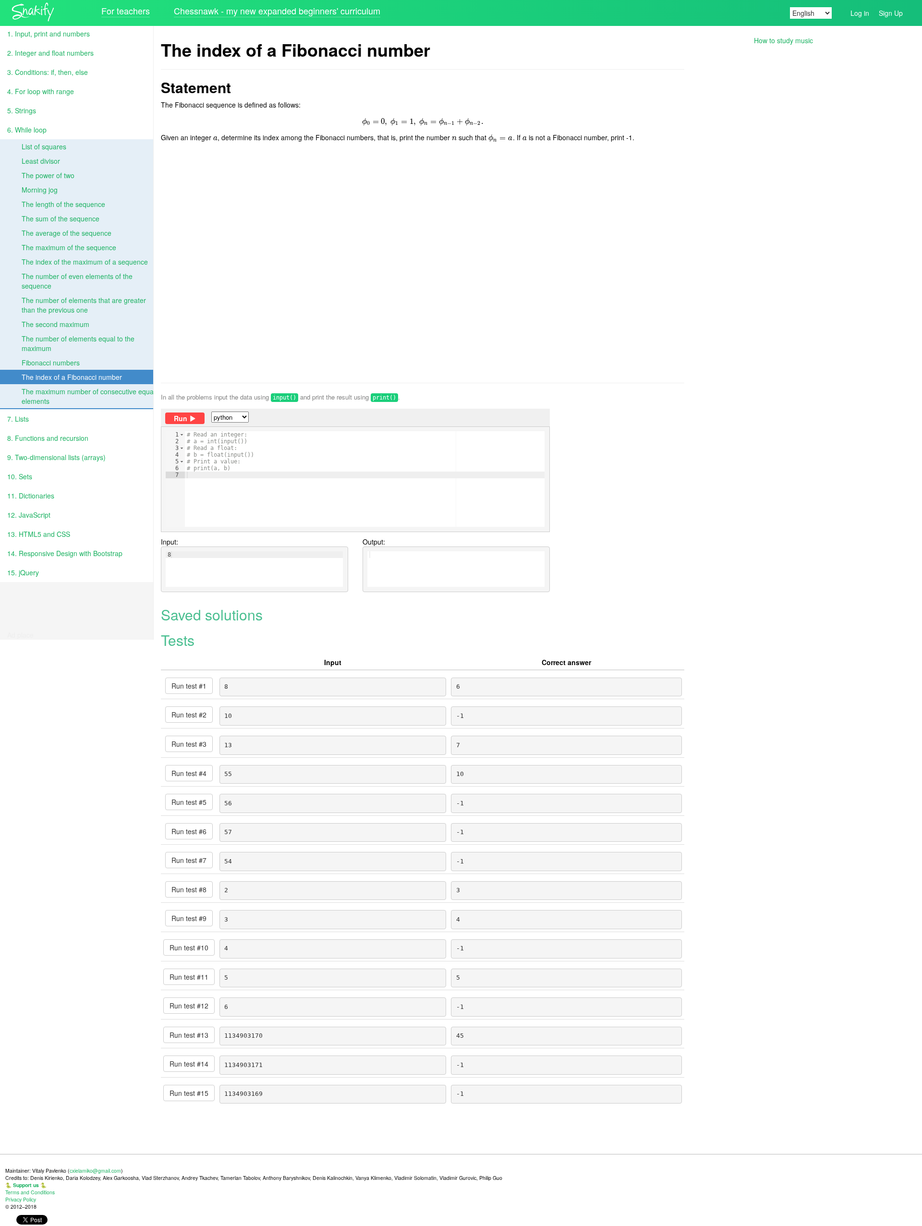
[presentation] (423, 121)
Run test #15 (189, 1093)
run (180, 418)
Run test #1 (188, 686)
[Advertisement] (422, 262)
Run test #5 (188, 802)
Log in (859, 13)
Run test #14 (189, 1063)
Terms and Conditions (30, 1192)
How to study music (783, 40)
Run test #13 (189, 1035)
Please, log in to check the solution (344, 494)
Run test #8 (188, 889)
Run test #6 (188, 831)
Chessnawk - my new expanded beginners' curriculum (277, 10)
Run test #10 (189, 947)
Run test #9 (188, 918)
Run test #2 (188, 714)
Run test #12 (189, 1005)
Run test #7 (188, 860)
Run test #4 (188, 773)
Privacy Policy (20, 1199)
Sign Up (891, 13)
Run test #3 (188, 744)
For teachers (125, 10)
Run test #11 (189, 977)
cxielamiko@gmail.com (95, 1170)
